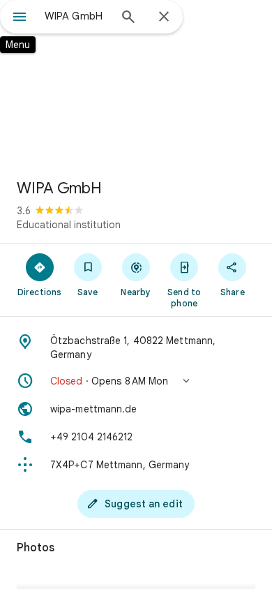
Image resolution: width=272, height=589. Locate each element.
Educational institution (69, 224)
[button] (136, 381)
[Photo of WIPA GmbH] (136, 83)
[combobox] (77, 16)
